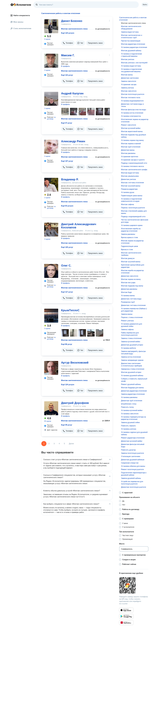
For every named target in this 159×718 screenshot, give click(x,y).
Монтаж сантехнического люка (74, 29)
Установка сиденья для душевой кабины (134, 433)
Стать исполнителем (22, 28)
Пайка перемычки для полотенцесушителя (130, 334)
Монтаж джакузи (127, 258)
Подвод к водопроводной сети (133, 216)
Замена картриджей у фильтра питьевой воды (133, 352)
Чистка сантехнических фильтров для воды (134, 221)
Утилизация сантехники (130, 456)
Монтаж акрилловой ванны (132, 131)
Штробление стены (128, 404)
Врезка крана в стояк (129, 237)
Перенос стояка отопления (132, 317)
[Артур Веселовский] (51, 368)
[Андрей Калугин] (51, 99)
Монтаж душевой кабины (131, 50)
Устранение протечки (129, 156)
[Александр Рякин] (51, 147)
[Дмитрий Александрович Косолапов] (51, 230)
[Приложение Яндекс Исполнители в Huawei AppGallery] (126, 622)
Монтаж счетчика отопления (132, 183)
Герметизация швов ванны (131, 196)
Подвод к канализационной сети (134, 163)
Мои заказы (18, 22)
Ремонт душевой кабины (131, 384)
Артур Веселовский (74, 362)
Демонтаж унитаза (128, 179)
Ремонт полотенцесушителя (132, 469)
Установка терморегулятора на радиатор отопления (133, 418)
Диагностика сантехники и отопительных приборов (131, 364)
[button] (68, 43)
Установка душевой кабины (132, 375)
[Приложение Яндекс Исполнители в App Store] (126, 610)
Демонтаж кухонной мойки (131, 441)
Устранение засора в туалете (133, 160)
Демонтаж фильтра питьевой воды (132, 445)
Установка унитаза (128, 429)
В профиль (65, 66)
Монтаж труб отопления (130, 147)
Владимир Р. (69, 179)
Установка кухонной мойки (131, 410)
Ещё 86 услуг (66, 344)
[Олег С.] (51, 271)
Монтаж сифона (127, 204)
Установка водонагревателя (132, 101)
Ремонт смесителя (128, 125)
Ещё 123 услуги (67, 33)
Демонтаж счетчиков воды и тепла (132, 105)
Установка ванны (128, 295)
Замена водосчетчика (130, 32)
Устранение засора (128, 84)
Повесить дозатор (128, 450)
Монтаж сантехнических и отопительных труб (131, 36)
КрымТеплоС (70, 310)
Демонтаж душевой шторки (132, 345)
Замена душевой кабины (131, 478)
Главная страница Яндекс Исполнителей (21, 4)
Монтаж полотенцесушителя (132, 94)
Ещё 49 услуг (66, 425)
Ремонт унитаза (127, 321)
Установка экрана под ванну (132, 140)
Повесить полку (127, 407)
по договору (51, 118)
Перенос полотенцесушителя (133, 208)
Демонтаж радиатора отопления (134, 391)
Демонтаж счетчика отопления (133, 305)
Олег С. (66, 265)
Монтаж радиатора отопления (133, 44)
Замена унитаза (127, 88)
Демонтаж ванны (128, 150)
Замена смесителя (128, 81)
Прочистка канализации (130, 41)
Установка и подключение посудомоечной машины (131, 70)
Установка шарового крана (131, 225)
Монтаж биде (126, 292)
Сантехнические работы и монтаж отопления (133, 19)
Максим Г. (68, 55)
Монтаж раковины (128, 153)
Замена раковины (128, 234)
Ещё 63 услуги (67, 206)
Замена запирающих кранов (132, 360)
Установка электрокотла (131, 116)
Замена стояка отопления (131, 338)
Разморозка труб (128, 302)
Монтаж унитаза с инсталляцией (134, 63)
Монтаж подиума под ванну (132, 286)
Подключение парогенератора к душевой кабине (133, 474)
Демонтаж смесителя (129, 276)
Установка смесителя (129, 414)
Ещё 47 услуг (66, 123)
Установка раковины (129, 397)
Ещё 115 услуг (67, 75)
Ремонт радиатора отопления (133, 438)
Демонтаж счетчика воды (131, 299)
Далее (71, 444)
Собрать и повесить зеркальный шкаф (134, 380)
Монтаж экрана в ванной (131, 143)
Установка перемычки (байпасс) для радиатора (134, 310)
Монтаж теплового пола (130, 97)
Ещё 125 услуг (67, 247)
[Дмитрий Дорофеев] (51, 408)
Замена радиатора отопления (133, 394)
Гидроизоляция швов (129, 246)
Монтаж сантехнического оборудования (131, 27)
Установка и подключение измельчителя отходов (131, 200)
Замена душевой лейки (130, 422)
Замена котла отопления (131, 357)
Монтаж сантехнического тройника (131, 254)
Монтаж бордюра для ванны (132, 388)
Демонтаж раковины (129, 289)
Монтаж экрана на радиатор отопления (132, 242)
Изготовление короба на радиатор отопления (130, 230)
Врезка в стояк (127, 249)
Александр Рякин (73, 141)
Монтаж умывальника (130, 176)
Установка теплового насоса (132, 166)
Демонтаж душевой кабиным (132, 460)
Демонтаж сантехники (130, 78)
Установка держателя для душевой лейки (131, 325)
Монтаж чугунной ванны (130, 186)
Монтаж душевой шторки (131, 372)
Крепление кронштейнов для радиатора (132, 266)
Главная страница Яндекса (12, 4)
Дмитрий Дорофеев (75, 402)
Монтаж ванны (127, 75)
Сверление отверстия (129, 463)
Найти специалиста (21, 15)
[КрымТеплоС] (51, 316)
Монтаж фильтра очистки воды (133, 110)
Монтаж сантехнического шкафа (134, 169)
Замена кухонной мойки (130, 341)
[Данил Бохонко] (51, 26)
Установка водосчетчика (131, 66)
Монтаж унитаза (127, 59)
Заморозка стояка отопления (132, 369)
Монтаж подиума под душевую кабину (133, 136)
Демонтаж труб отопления (131, 401)
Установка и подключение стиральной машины (131, 55)
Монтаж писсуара (128, 282)
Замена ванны (126, 314)
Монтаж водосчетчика (130, 173)
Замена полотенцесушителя (132, 453)
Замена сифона (127, 329)
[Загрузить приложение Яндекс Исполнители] (133, 585)
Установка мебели (128, 348)
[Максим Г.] (51, 61)
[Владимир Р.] (51, 185)
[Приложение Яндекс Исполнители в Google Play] (126, 616)
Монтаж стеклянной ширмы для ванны (134, 212)
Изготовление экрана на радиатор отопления (134, 120)
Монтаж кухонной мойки (130, 128)
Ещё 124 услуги (67, 384)
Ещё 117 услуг (67, 292)
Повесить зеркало (128, 426)
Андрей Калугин (72, 93)
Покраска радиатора (129, 189)
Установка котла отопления (132, 113)
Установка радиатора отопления (134, 47)
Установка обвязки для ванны (133, 466)
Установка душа (127, 192)
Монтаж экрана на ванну (131, 279)
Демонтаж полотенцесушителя (133, 487)
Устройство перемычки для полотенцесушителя (132, 482)
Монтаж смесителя (128, 91)
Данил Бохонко (71, 20)
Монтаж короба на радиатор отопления (132, 271)
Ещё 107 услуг (67, 161)
